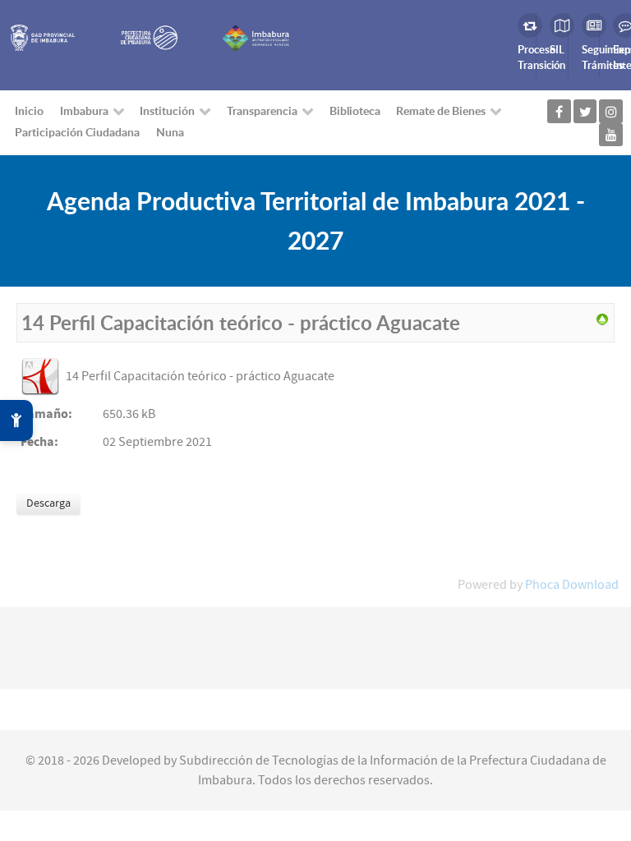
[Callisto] (41, 37)
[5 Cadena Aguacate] (602, 318)
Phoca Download (572, 584)
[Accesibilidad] (16, 420)
